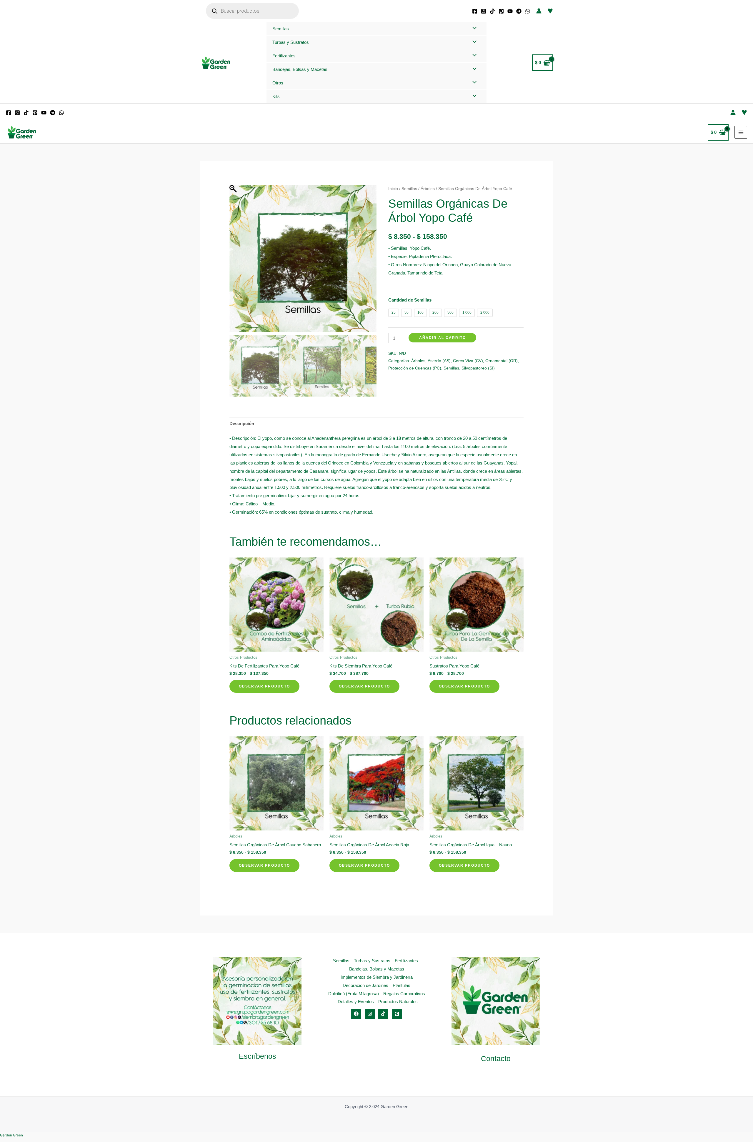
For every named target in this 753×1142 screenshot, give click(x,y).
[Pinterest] (501, 11)
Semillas (280, 28)
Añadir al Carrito (442, 338)
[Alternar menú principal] (740, 132)
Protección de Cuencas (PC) (414, 368)
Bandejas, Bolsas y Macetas (299, 69)
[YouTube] (510, 11)
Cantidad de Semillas (410, 299)
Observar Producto (264, 686)
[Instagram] (483, 11)
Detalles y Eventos (356, 1001)
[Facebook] (474, 11)
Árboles (428, 189)
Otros (277, 82)
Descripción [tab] (241, 423)
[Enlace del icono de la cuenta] (539, 11)
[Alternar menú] (473, 28)
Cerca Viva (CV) (468, 361)
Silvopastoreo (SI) (478, 368)
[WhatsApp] (527, 11)
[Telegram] (519, 11)
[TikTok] (492, 11)
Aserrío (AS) (439, 361)
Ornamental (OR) (501, 361)
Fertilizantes (284, 55)
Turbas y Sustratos (290, 42)
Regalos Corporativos (404, 993)
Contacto (496, 1058)
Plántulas (401, 985)
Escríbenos (257, 1056)
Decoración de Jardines (365, 985)
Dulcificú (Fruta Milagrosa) (353, 993)
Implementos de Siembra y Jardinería (377, 977)
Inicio (393, 189)
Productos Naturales (398, 1001)
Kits (276, 96)
